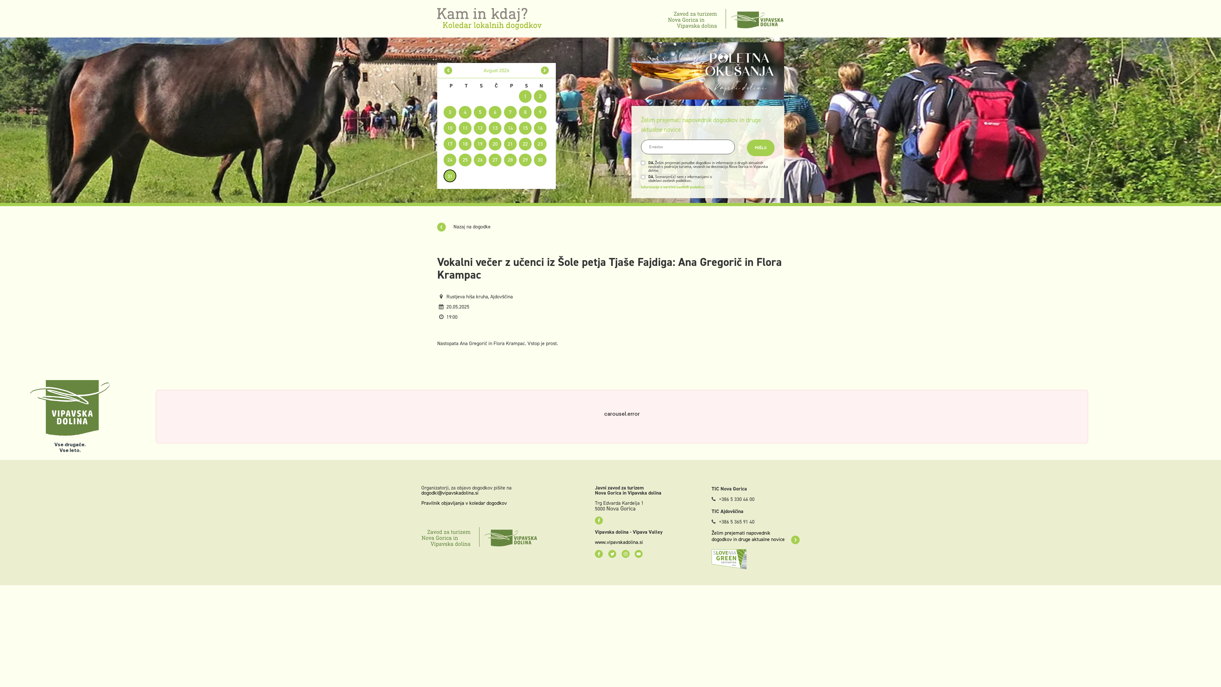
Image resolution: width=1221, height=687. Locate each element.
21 (510, 144)
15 (525, 128)
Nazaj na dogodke (471, 226)
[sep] (545, 70)
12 (480, 128)
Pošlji (761, 147)
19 (480, 144)
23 (540, 144)
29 (525, 159)
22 (525, 144)
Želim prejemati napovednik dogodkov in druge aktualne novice (748, 536)
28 (510, 159)
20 (495, 144)
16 (540, 128)
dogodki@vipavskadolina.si (450, 492)
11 (465, 128)
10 (449, 128)
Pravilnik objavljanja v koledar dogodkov (464, 503)
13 (495, 128)
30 (540, 159)
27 (495, 159)
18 (465, 144)
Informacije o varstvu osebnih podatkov (673, 187)
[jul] (448, 70)
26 (480, 159)
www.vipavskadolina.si (619, 542)
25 (465, 159)
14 (510, 128)
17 (449, 144)
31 (449, 176)
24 (449, 159)
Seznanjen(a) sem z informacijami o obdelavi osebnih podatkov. (680, 179)
